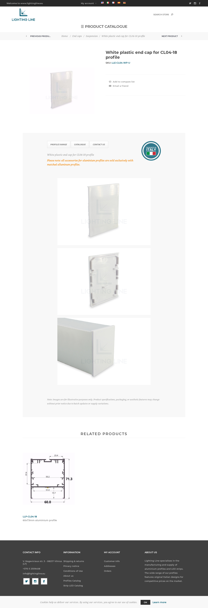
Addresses (109, 566)
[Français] (113, 2)
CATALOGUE (80, 144)
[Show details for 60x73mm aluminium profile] (49, 478)
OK (145, 602)
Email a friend (120, 86)
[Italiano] (107, 2)
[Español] (119, 2)
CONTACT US (99, 144)
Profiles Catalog (72, 580)
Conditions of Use (73, 571)
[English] (102, 2)
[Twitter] (26, 581)
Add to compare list (124, 81)
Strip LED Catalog (73, 585)
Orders (107, 571)
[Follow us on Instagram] (35, 581)
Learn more (159, 602)
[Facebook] (44, 581)
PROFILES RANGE (58, 144)
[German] (124, 2)
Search (172, 14)
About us (68, 575)
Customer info (112, 561)
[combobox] (161, 14)
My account (87, 3)
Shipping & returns (73, 561)
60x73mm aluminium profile (40, 520)
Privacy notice (71, 566)
